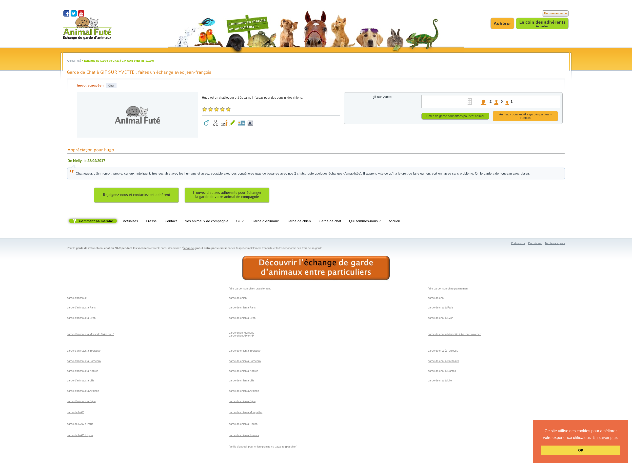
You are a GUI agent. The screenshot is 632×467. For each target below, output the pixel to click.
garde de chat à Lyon (440, 317)
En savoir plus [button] (605, 437)
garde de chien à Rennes (244, 435)
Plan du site (535, 243)
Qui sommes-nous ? (365, 221)
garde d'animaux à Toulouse (83, 350)
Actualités (130, 221)
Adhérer (502, 23)
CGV (240, 221)
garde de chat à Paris (441, 307)
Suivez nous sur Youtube (81, 13)
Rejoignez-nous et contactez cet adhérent (136, 195)
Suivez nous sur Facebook (66, 13)
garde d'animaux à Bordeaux (84, 360)
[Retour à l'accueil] (87, 28)
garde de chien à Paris (242, 307)
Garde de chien (299, 221)
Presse (151, 221)
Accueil (394, 221)
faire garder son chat (440, 288)
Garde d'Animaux (265, 221)
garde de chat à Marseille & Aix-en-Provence (454, 334)
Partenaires (518, 243)
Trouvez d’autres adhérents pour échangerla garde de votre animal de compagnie (227, 195)
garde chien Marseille (241, 332)
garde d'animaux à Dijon (81, 401)
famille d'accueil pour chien (245, 446)
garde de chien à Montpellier (245, 412)
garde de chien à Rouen (243, 423)
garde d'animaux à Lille (80, 380)
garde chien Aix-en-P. (241, 335)
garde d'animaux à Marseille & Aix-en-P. (90, 334)
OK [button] (580, 450)
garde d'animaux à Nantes (82, 370)
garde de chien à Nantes (243, 370)
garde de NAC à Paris (80, 423)
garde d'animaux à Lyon (81, 317)
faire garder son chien (242, 288)
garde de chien (238, 297)
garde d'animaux (77, 297)
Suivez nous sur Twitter (74, 13)
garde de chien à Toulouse (244, 350)
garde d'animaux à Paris (81, 307)
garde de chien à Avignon (244, 390)
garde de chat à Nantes (442, 370)
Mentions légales (555, 243)
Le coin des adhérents (542, 22)
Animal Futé (74, 60)
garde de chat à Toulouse (443, 350)
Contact (171, 221)
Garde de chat (330, 221)
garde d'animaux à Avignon (83, 390)
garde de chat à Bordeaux (443, 360)
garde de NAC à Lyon (80, 435)
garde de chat (436, 297)
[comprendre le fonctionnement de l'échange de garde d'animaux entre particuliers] (316, 268)
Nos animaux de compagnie (206, 221)
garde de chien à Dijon (242, 401)
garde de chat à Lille (440, 380)
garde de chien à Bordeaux (245, 360)
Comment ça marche (96, 221)
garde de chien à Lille (241, 380)
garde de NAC (75, 412)
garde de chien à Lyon (242, 317)
